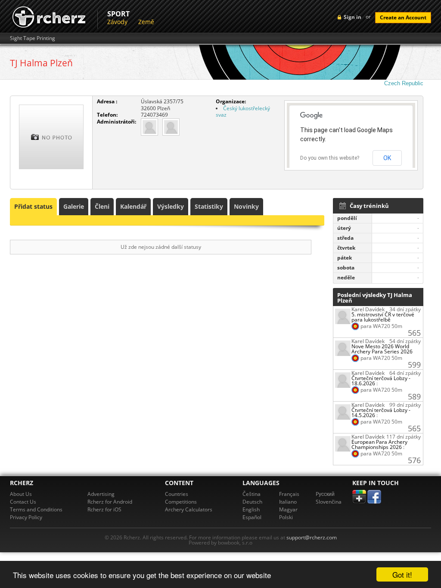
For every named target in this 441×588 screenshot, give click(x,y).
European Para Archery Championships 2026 (379, 444)
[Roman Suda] (149, 126)
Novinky (246, 206)
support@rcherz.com (311, 537)
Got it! (402, 574)
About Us (21, 494)
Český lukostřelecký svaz (243, 112)
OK (387, 158)
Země (146, 22)
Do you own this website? (329, 158)
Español (251, 517)
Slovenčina (329, 501)
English (251, 509)
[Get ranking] (342, 315)
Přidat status (33, 206)
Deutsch (252, 501)
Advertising (101, 494)
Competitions (181, 501)
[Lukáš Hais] (171, 126)
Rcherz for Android (109, 501)
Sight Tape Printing (32, 38)
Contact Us (23, 501)
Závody (117, 22)
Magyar (288, 509)
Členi (102, 206)
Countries (176, 494)
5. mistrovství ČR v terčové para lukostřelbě (382, 317)
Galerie (73, 206)
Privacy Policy (26, 517)
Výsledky (170, 206)
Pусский (325, 494)
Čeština (251, 494)
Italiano (288, 501)
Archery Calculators (188, 509)
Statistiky (209, 206)
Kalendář (133, 206)
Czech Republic (403, 83)
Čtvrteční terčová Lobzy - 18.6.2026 (380, 380)
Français (289, 494)
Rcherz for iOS (104, 509)
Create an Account (403, 17)
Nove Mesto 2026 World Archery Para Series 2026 (382, 349)
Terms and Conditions (36, 509)
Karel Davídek (368, 309)
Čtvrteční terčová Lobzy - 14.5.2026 (380, 412)
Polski (286, 517)
